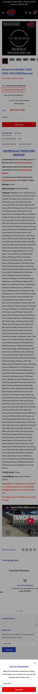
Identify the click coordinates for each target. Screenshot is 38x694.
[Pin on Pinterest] (26, 549)
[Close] (35, 662)
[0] (34, 12)
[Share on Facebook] (23, 549)
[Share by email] (34, 549)
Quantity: (5, 117)
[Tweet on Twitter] (30, 549)
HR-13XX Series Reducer (23, 163)
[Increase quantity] (23, 117)
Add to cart (19, 125)
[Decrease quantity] (12, 117)
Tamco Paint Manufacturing (12, 78)
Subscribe (19, 689)
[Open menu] (3, 13)
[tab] (7, 134)
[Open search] (26, 13)
